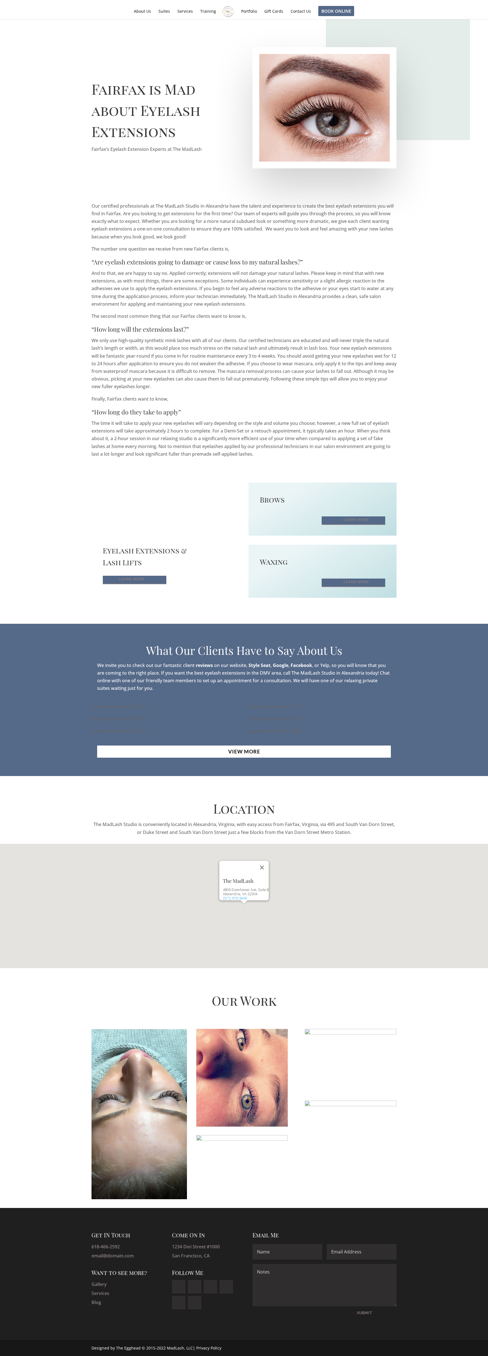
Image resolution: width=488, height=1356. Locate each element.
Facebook (301, 665)
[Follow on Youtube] (194, 1302)
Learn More (132, 578)
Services (185, 11)
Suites (164, 11)
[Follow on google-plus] (226, 1287)
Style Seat (260, 665)
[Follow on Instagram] (179, 1302)
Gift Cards (273, 11)
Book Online (336, 11)
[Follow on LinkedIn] (210, 1287)
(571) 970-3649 (235, 898)
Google (280, 665)
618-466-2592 (105, 1247)
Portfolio (249, 11)
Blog (96, 1302)
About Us (142, 11)
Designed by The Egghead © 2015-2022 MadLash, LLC (142, 1348)
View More (244, 751)
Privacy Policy (208, 1348)
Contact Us (301, 11)
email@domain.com (112, 1256)
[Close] (262, 867)
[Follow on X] (194, 1287)
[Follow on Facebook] (179, 1287)
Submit (364, 1313)
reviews (204, 665)
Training (208, 11)
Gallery (99, 1284)
